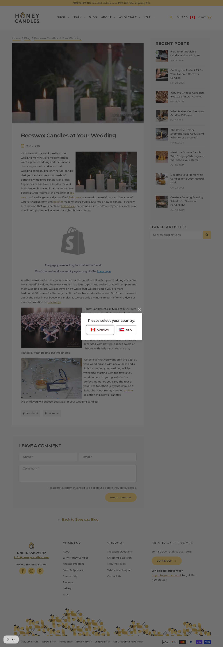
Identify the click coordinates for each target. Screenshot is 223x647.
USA (129, 329)
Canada (103, 329)
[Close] (139, 309)
